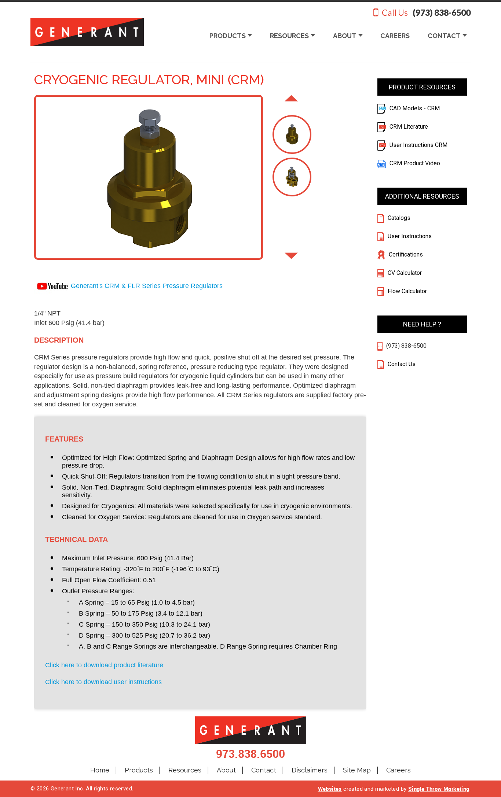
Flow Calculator (407, 291)
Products (139, 770)
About (226, 770)
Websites (330, 788)
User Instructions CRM (418, 144)
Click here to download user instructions (103, 682)
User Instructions (410, 236)
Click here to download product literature (104, 665)
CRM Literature (409, 126)
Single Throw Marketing (438, 788)
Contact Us (401, 364)
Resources (184, 770)
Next (291, 259)
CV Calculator (405, 272)
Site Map (357, 770)
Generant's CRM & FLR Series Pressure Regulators (147, 285)
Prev (291, 101)
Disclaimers (310, 770)
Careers (398, 770)
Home (99, 770)
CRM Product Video (415, 163)
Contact (263, 770)
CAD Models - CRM (415, 108)
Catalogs (399, 217)
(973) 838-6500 (406, 345)
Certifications (406, 254)
